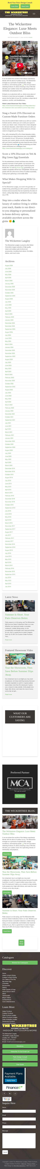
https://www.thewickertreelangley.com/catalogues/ (17, 148)
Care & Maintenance (8, 1001)
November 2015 (10, 571)
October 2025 (9, 293)
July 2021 (8, 423)
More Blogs (21, 943)
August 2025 (9, 299)
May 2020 (8, 459)
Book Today (25, 6)
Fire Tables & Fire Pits (9, 979)
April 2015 (8, 583)
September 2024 (10, 329)
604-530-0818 (11, 1040)
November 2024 (10, 326)
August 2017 (9, 532)
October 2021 (9, 417)
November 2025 (10, 290)
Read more (8, 640)
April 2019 (8, 490)
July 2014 (8, 586)
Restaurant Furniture (8, 1021)
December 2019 (10, 468)
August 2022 (9, 390)
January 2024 (9, 347)
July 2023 (8, 362)
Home (4, 973)
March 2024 (8, 344)
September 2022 (10, 387)
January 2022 (9, 411)
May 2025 (8, 308)
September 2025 (10, 296)
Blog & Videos (6, 997)
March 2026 (8, 281)
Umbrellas (5, 983)
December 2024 (10, 323)
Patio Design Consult (20, 1058)
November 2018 (10, 502)
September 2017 (10, 529)
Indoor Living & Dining (9, 975)
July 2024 (8, 335)
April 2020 (8, 462)
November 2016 (10, 544)
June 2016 (8, 556)
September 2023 (10, 356)
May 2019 (8, 486)
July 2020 (8, 453)
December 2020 (10, 441)
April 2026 (8, 277)
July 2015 (8, 577)
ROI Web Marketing (19, 1166)
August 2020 (9, 450)
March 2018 (8, 523)
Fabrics (4, 987)
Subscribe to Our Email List (20, 1051)
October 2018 (9, 505)
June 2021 (8, 426)
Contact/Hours (6, 999)
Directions (20, 1046)
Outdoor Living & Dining (9, 977)
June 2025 (8, 305)
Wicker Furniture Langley (9, 1017)
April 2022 (8, 402)
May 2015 (8, 580)
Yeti (10, 167)
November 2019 (10, 471)
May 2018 (8, 517)
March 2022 (8, 405)
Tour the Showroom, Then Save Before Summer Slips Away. (19, 671)
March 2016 (8, 565)
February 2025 (9, 317)
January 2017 (9, 541)
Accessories (6, 985)
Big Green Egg (19, 167)
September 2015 (10, 574)
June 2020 (8, 456)
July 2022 (8, 393)
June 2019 (8, 483)
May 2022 (8, 399)
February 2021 (9, 435)
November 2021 (10, 414)
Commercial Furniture (8, 1023)
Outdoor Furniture (7, 1013)
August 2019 (9, 477)
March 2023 (8, 374)
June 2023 (8, 365)
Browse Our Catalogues (20, 963)
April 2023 (8, 371)
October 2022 (9, 383)
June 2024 (8, 338)
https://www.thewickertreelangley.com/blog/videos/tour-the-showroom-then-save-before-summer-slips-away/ (19, 106)
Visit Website (20, 796)
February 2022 (9, 408)
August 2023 (9, 359)
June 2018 (8, 514)
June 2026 (8, 271)
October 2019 (9, 474)
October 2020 (9, 444)
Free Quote (20, 1064)
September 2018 (10, 508)
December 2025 (10, 287)
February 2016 (9, 568)
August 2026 (9, 265)
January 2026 (9, 284)
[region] (20, 739)
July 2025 (8, 302)
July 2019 (8, 480)
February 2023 (9, 377)
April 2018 (8, 520)
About (4, 993)
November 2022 (10, 380)
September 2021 (10, 420)
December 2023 (10, 350)
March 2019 (8, 493)
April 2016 (8, 562)
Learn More (14, 6)
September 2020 (10, 447)
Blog (30, 37)
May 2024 (8, 341)
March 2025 (8, 314)
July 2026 (8, 268)
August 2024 (9, 332)
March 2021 (8, 432)
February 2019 (9, 496)
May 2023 (8, 368)
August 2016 (9, 550)
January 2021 (9, 438)
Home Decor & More (8, 991)
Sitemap (23, 1164)
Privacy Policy (31, 1164)
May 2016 (8, 559)
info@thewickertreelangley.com (16, 1042)
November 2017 (10, 526)
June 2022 (8, 396)
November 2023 (10, 353)
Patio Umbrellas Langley (9, 1019)
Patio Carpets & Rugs (9, 989)
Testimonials (6, 995)
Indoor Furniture (7, 1011)
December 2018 (10, 499)
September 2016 (10, 547)
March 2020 (8, 465)
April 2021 (8, 429)
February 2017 (9, 538)
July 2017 (8, 535)
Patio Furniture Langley (9, 1015)
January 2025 (9, 320)
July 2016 (8, 553)
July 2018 (8, 511)
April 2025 (8, 311)
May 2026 (8, 274)
